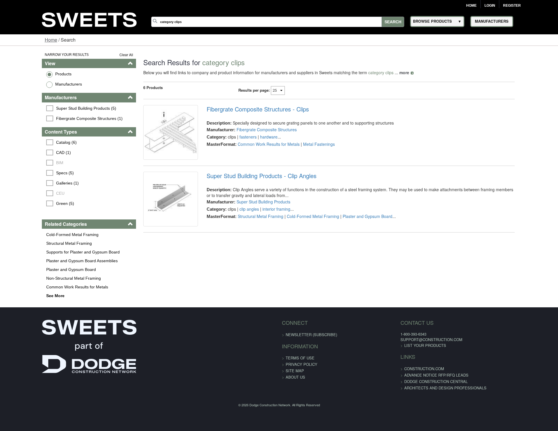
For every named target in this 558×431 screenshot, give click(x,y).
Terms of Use (300, 358)
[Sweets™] (89, 19)
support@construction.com (387, 339)
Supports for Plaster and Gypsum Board (46, 252)
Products (27, 74)
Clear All (104, 54)
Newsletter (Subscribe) (311, 334)
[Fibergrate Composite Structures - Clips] (153, 137)
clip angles (237, 219)
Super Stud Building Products (251, 211)
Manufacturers (32, 84)
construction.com (380, 368)
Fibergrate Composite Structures (254, 129)
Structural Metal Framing (33, 243)
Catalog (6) (31, 142)
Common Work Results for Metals (41, 287)
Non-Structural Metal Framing (37, 278)
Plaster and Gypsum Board (35, 269)
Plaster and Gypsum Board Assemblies (45, 260)
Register (512, 5)
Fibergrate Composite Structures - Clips (245, 109)
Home (471, 5)
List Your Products (381, 345)
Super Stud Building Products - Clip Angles (249, 186)
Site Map (295, 370)
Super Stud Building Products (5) (51, 108)
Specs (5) (29, 173)
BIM (24, 162)
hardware (256, 137)
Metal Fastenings (307, 144)
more (382, 72)
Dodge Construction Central (391, 381)
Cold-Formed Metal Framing (36, 234)
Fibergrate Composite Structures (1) (54, 118)
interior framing (264, 219)
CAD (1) (28, 152)
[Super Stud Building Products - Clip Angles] (153, 214)
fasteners (235, 137)
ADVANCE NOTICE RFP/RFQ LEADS (392, 375)
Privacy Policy (301, 364)
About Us (295, 377)
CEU (25, 193)
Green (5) (30, 203)
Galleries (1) (32, 183)
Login (489, 5)
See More (19, 295)
